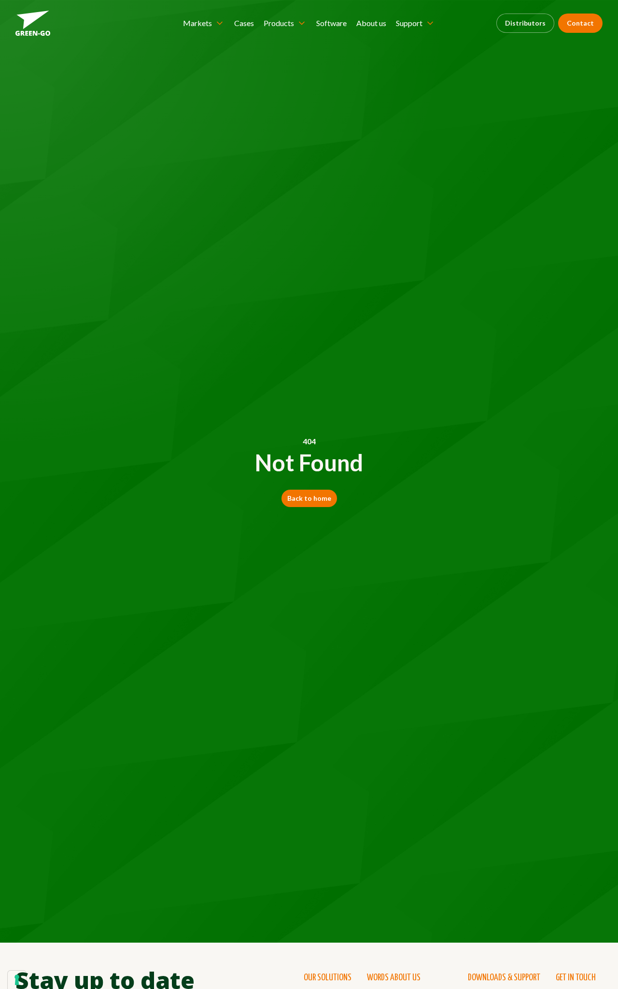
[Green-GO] (32, 23)
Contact (580, 23)
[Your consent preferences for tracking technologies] (17, 980)
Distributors (525, 23)
